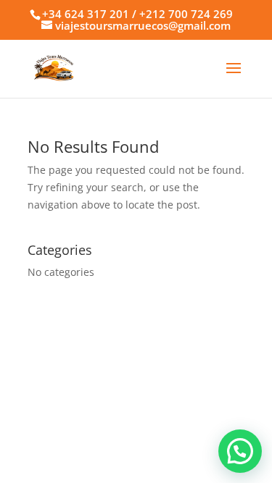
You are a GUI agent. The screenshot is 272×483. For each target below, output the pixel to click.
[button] (240, 451)
